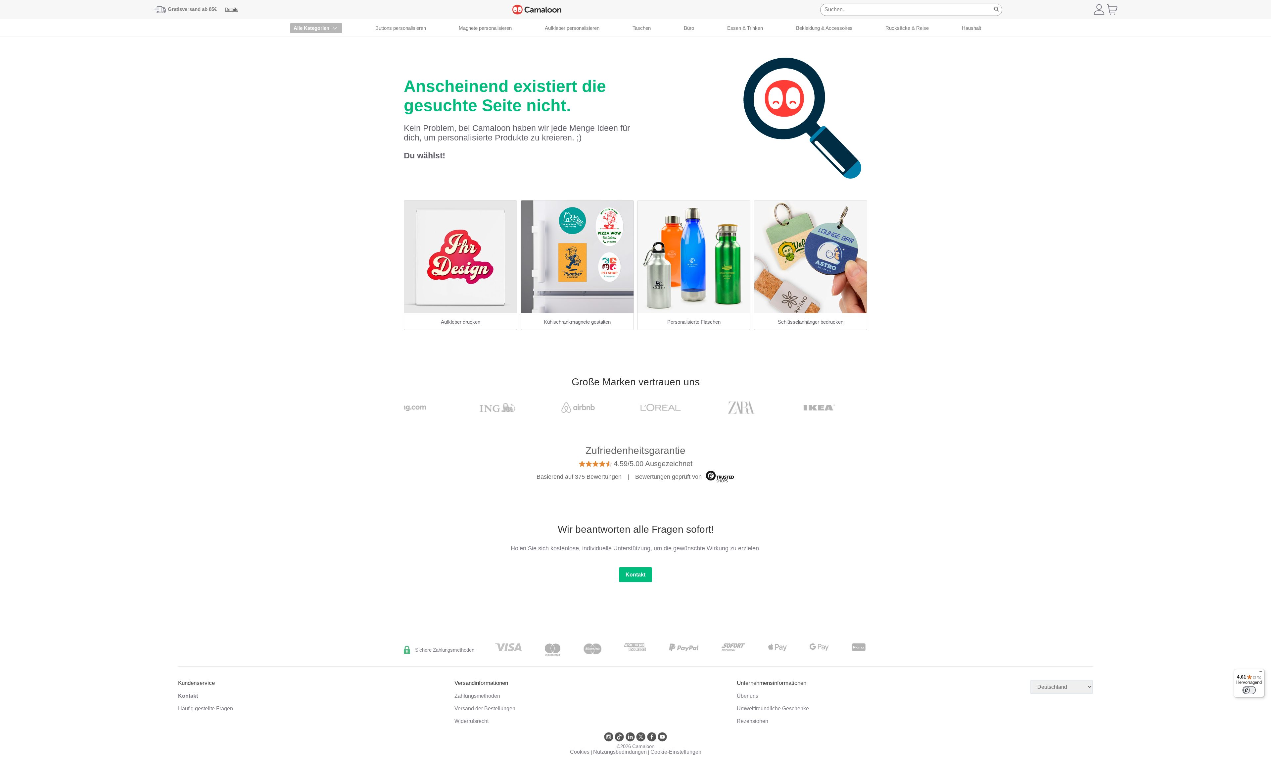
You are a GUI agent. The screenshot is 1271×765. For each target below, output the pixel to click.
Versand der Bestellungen (484, 708)
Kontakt (635, 574)
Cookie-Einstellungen (675, 752)
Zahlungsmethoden (477, 696)
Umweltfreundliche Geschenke (773, 708)
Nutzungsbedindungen (620, 752)
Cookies (579, 752)
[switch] (1249, 690)
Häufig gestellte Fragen (205, 708)
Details (231, 9)
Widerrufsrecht (471, 721)
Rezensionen (752, 721)
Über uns (747, 696)
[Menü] (1260, 673)
